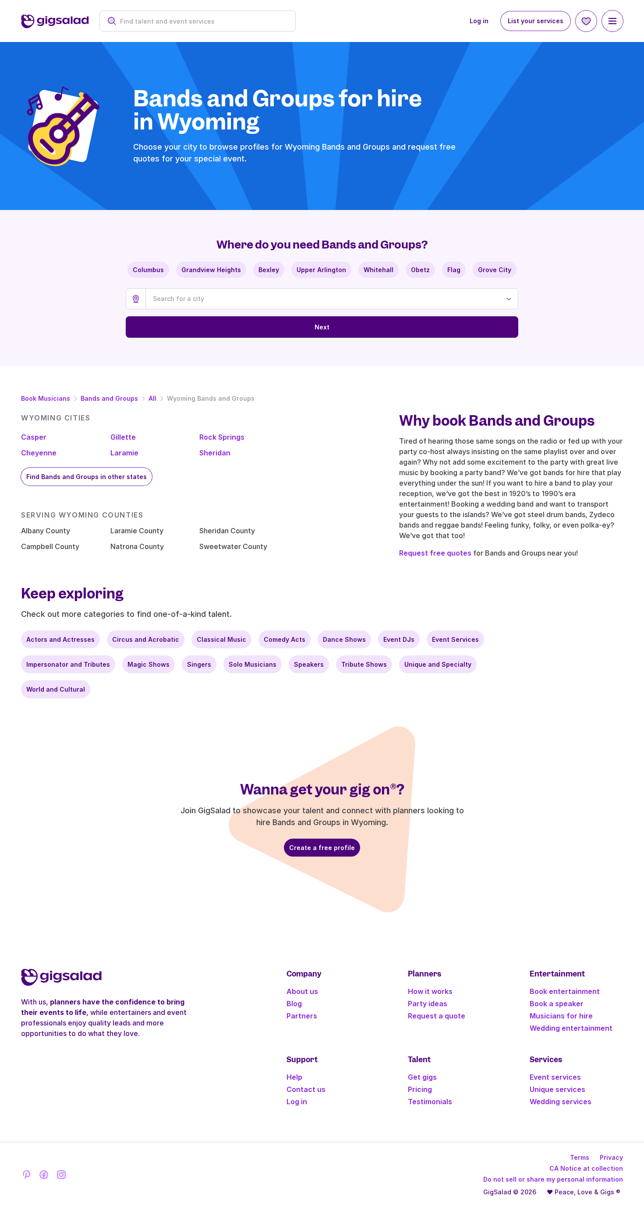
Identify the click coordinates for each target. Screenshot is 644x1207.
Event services (555, 1077)
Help (294, 1077)
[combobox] (202, 21)
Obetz (420, 269)
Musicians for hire (561, 1015)
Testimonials (430, 1101)
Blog (294, 1003)
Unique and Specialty (437, 664)
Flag (453, 269)
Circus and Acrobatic (145, 639)
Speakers (309, 664)
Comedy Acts (284, 639)
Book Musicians (45, 398)
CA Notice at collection (586, 1168)
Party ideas (427, 1003)
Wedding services (560, 1101)
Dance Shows (344, 639)
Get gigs (422, 1077)
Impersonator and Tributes (68, 664)
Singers (199, 664)
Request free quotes (435, 553)
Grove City (494, 269)
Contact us (306, 1089)
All (152, 398)
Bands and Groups (109, 398)
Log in (479, 20)
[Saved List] (586, 20)
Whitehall (378, 269)
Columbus (148, 269)
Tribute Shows (364, 664)
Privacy (611, 1157)
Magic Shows (148, 664)
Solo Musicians (252, 664)
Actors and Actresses (60, 639)
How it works (430, 991)
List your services (535, 20)
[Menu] (612, 20)
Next (322, 327)
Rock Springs (221, 437)
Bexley (268, 269)
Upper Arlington (321, 269)
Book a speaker (557, 1003)
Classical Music (221, 639)
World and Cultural (55, 689)
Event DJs (398, 639)
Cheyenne (39, 452)
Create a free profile (322, 847)
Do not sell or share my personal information (553, 1179)
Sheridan (214, 452)
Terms (579, 1157)
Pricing (420, 1089)
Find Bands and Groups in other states (86, 476)
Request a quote (436, 1015)
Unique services (557, 1089)
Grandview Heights (211, 269)
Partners (302, 1015)
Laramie (124, 452)
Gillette (123, 437)
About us (302, 991)
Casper (33, 437)
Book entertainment (565, 991)
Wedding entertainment (571, 1028)
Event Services (455, 639)
